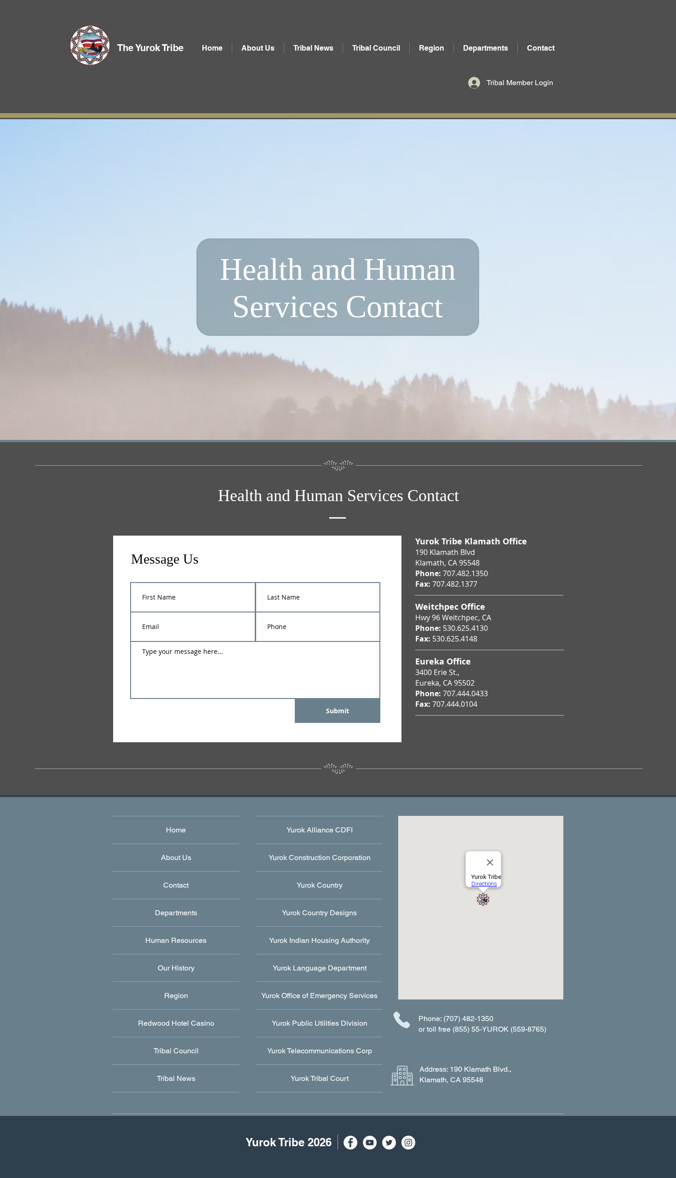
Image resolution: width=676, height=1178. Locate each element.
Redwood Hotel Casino (176, 1023)
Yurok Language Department (320, 968)
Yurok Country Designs (319, 912)
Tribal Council (176, 1050)
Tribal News (176, 1078)
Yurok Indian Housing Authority (319, 940)
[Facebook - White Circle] (350, 1142)
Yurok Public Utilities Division (319, 1023)
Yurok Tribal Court (320, 1078)
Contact (176, 885)
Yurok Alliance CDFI (319, 830)
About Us (176, 857)
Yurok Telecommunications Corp (319, 1050)
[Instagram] (408, 1142)
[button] (485, 48)
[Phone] (402, 1019)
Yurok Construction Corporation (320, 857)
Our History (176, 968)
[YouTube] (370, 1142)
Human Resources (175, 940)
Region (176, 995)
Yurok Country (320, 885)
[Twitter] (389, 1142)
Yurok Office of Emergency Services (319, 995)
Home (176, 830)
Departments (176, 912)
